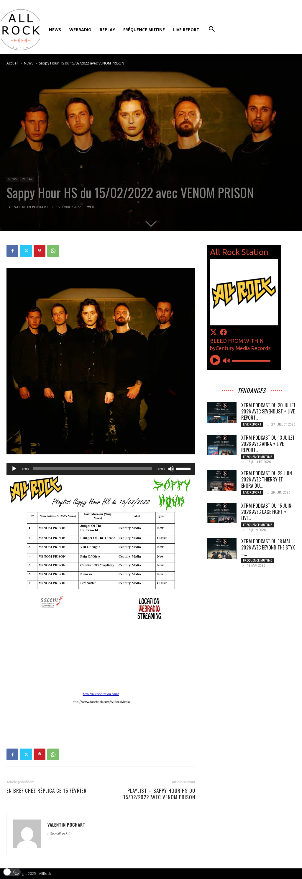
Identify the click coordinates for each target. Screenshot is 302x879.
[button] (12, 872)
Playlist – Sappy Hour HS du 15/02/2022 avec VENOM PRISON (159, 793)
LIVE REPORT (252, 424)
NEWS (28, 63)
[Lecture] (14, 469)
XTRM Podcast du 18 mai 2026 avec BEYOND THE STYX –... (268, 547)
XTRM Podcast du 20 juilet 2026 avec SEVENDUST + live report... (268, 411)
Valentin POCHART (31, 207)
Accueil (12, 63)
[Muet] (171, 469)
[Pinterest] (39, 251)
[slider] (184, 468)
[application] (100, 469)
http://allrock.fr (59, 833)
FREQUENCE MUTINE (257, 457)
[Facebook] (12, 251)
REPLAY (27, 179)
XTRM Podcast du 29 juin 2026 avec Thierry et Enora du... (266, 479)
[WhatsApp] (53, 251)
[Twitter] (26, 251)
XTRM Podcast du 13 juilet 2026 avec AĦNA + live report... (268, 443)
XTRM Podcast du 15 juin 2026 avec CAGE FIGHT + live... (266, 512)
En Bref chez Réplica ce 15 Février (46, 790)
